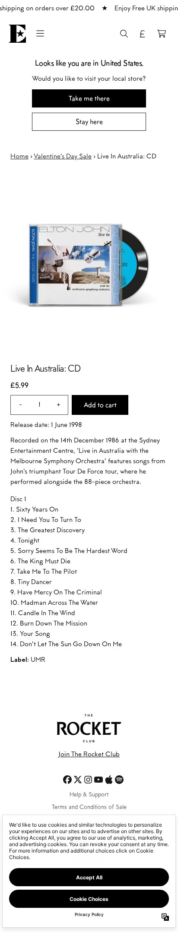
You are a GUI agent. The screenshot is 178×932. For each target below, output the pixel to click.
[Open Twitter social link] (77, 779)
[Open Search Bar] (123, 33)
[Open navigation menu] (40, 33)
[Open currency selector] (142, 33)
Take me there (89, 98)
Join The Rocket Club (89, 754)
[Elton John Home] (17, 34)
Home (19, 156)
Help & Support (89, 795)
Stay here (89, 121)
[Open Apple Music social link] (108, 779)
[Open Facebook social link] (67, 779)
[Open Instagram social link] (88, 779)
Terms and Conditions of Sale (89, 808)
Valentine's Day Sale (63, 156)
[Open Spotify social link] (119, 779)
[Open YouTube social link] (98, 779)
